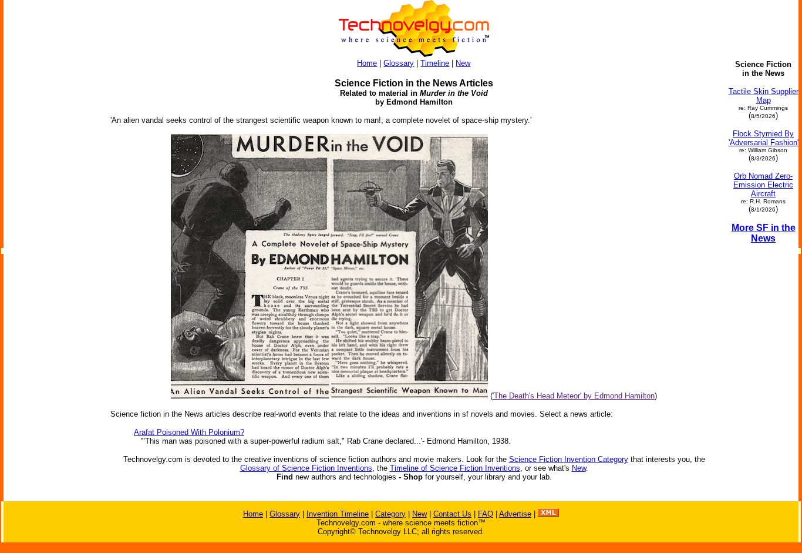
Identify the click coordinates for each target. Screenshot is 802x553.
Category (390, 514)
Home (367, 63)
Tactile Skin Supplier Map (763, 96)
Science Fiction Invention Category (568, 459)
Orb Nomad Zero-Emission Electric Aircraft (763, 185)
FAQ (485, 514)
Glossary (398, 63)
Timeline (434, 63)
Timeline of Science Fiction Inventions (455, 468)
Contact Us (452, 514)
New (463, 63)
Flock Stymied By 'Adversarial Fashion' (763, 138)
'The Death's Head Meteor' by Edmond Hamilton (574, 395)
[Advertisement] (52, 236)
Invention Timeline (337, 514)
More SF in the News (764, 233)
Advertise (515, 514)
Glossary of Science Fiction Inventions (306, 468)
